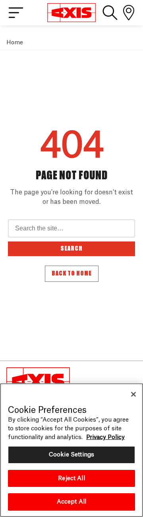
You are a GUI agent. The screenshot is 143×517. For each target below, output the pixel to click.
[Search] (110, 13)
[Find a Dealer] (129, 13)
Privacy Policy (105, 437)
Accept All (71, 502)
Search (71, 248)
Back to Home (72, 273)
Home (14, 43)
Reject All (71, 478)
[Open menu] (15, 12)
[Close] (133, 394)
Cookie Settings (71, 455)
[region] (71, 450)
